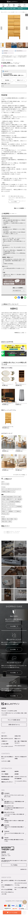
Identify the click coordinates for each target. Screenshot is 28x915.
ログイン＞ (25, 1)
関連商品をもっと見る (20, 332)
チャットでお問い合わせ (14, 720)
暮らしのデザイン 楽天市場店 (7, 881)
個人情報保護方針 (5, 779)
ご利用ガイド (4, 741)
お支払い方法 (17, 736)
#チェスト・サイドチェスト (8, 504)
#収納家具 (17, 501)
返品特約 (17, 771)
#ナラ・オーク (5, 501)
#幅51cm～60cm (5, 519)
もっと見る (13, 626)
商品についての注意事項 (19, 208)
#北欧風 (4, 491)
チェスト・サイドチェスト (14, 532)
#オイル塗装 (18, 496)
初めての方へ (4, 736)
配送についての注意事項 (18, 287)
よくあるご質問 (4, 743)
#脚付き (18, 511)
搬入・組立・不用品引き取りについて (21, 742)
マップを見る (14, 865)
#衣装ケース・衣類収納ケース (8, 511)
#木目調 (12, 501)
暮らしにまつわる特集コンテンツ (7, 757)
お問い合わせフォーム (14, 724)
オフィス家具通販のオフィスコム (7, 886)
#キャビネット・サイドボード (8, 506)
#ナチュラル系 (5, 484)
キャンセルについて (18, 290)
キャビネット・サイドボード (14, 531)
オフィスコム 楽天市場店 (6, 889)
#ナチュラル (4, 489)
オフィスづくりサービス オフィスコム (21, 884)
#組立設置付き (10, 496)
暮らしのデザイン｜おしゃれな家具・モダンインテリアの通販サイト (14, 12)
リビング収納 (6, 531)
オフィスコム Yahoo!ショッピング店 (7, 893)
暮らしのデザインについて (7, 738)
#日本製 (4, 496)
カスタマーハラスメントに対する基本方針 (21, 777)
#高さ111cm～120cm (6, 521)
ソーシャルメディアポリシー (21, 782)
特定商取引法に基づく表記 (7, 776)
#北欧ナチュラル (10, 491)
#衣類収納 (19, 506)
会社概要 (3, 771)
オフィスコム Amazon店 (20, 880)
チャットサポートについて (7, 746)
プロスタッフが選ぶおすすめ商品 (21, 757)
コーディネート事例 (5, 761)
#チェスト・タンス (6, 509)
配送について (17, 738)
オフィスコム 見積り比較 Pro (21, 888)
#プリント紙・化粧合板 (16, 499)
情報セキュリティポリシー (7, 782)
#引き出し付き (5, 513)
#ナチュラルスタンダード (14, 489)
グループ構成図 (4, 774)
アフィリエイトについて (20, 745)
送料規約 (17, 774)
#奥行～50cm (14, 519)
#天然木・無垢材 (5, 499)
